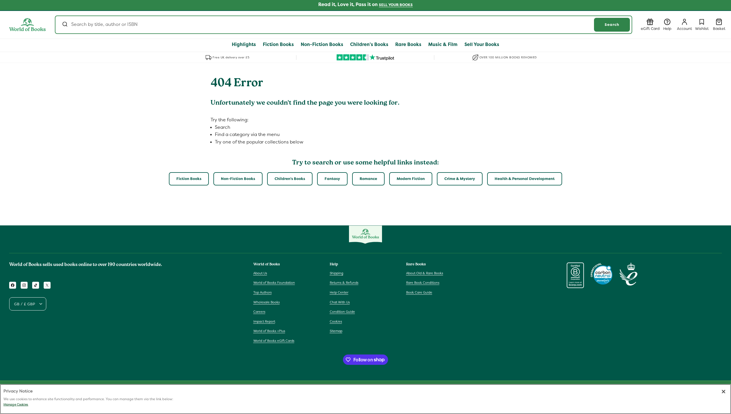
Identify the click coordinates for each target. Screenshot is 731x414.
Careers (259, 311)
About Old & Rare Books (424, 273)
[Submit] (64, 24)
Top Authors (262, 292)
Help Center (339, 292)
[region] (365, 399)
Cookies (336, 321)
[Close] (723, 391)
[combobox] (343, 25)
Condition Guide (342, 311)
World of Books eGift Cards (273, 340)
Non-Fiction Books (238, 179)
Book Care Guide (419, 292)
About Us (260, 273)
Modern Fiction (411, 179)
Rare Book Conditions (422, 282)
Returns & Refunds (344, 282)
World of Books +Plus (269, 331)
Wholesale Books (266, 302)
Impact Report (264, 321)
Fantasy (332, 179)
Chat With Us (340, 302)
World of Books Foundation (274, 282)
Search (612, 24)
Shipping (336, 273)
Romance (368, 179)
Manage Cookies (15, 404)
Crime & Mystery (459, 179)
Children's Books (290, 179)
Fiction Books (188, 179)
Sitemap (336, 331)
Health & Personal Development (525, 179)
